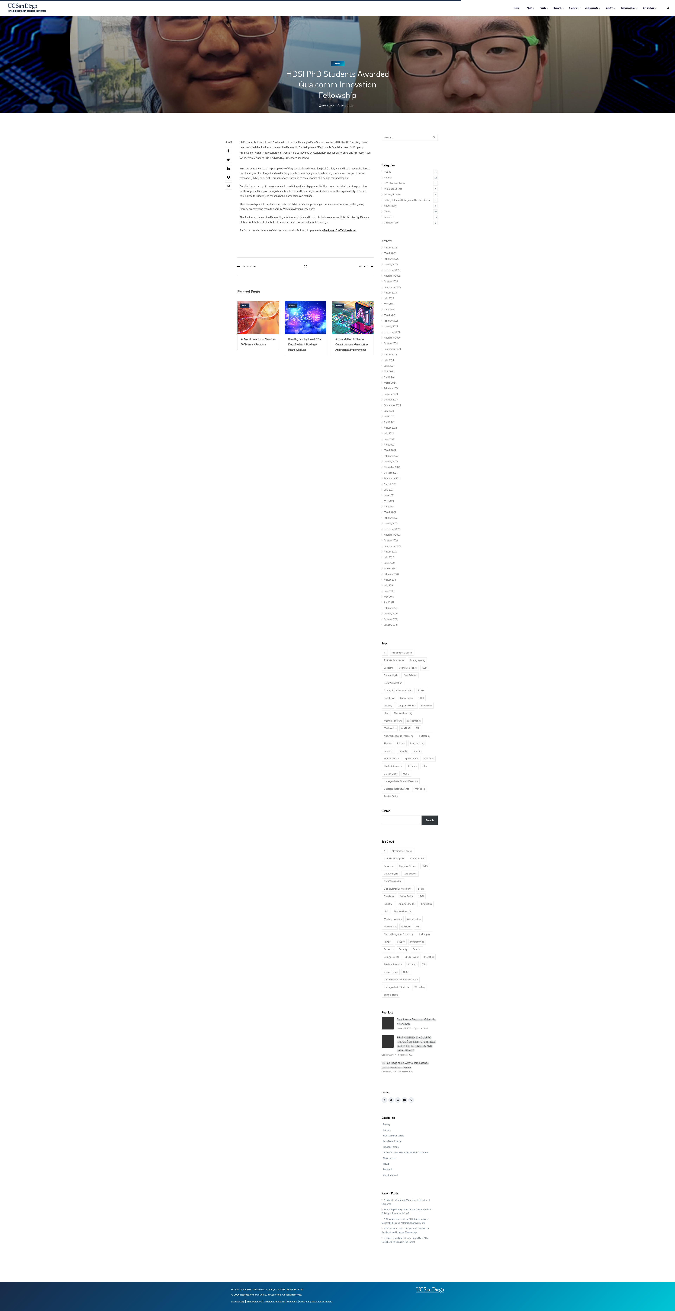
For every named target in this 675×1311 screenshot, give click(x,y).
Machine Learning (403, 713)
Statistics (429, 758)
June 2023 (389, 416)
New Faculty (390, 205)
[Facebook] (228, 150)
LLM (386, 713)
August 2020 (390, 551)
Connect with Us (628, 8)
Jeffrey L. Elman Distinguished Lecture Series (407, 199)
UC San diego (391, 773)
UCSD (406, 773)
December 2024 (392, 331)
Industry (609, 8)
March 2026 (390, 253)
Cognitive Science (408, 667)
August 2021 (390, 483)
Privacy (401, 743)
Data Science (410, 675)
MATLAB (405, 728)
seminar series (391, 758)
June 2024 (389, 365)
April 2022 (389, 444)
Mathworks (390, 728)
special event (412, 758)
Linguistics (426, 705)
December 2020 (392, 528)
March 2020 (390, 568)
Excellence (389, 697)
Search (386, 810)
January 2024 (391, 393)
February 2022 (391, 455)
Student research (393, 766)
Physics (387, 743)
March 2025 (390, 315)
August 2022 (390, 427)
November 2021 (392, 467)
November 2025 (392, 275)
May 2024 (389, 371)
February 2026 (391, 258)
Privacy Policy (254, 1301)
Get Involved (648, 8)
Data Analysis (391, 675)
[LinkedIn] (228, 168)
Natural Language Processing (398, 735)
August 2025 (390, 292)
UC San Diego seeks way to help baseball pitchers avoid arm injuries (405, 1065)
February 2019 (391, 607)
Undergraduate (591, 8)
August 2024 (390, 354)
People (543, 8)
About (529, 8)
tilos (424, 766)
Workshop (419, 788)
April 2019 (389, 602)
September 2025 (392, 286)
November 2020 (392, 534)
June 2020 (389, 562)
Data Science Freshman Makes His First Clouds (416, 1021)
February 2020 (391, 574)
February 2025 (391, 320)
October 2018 (390, 619)
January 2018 (391, 624)
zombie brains (391, 796)
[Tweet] (228, 159)
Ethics (421, 690)
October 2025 (391, 281)
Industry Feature (392, 194)
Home (516, 8)
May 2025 (389, 303)
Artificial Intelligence (394, 660)
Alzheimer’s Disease (402, 652)
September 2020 (392, 545)
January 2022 (391, 461)
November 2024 (392, 337)
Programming (417, 743)
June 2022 (389, 438)
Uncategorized (391, 222)
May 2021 (389, 500)
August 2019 (390, 579)
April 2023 (389, 422)
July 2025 (389, 298)
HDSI (421, 697)
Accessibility (237, 1301)
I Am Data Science (393, 188)
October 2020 (391, 540)
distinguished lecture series (398, 690)
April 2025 (389, 309)
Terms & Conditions (274, 1301)
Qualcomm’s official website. (339, 230)
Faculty (387, 171)
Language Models (407, 705)
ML (417, 728)
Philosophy (424, 735)
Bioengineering (417, 660)
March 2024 (390, 382)
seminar (417, 750)
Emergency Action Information (315, 1301)
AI (385, 652)
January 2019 (391, 613)
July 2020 (389, 557)
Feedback (292, 1301)
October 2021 (390, 472)
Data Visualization (393, 682)
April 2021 (389, 506)
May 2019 (389, 596)
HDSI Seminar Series (394, 183)
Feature (388, 177)
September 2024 (392, 348)
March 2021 (390, 512)
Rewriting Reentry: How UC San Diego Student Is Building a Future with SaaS (305, 344)
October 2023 (391, 399)
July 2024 (389, 360)
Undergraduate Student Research (401, 781)
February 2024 (391, 388)
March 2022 (390, 450)
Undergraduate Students (396, 788)
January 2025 (391, 326)
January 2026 (391, 264)
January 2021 (390, 523)
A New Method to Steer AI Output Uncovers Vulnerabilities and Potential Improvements (351, 344)
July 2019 (389, 585)
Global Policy (406, 697)
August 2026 (390, 247)
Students (412, 766)
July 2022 (389, 433)
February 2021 (391, 517)
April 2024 (389, 376)
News (337, 63)
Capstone (388, 667)
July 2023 (389, 410)
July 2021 (388, 489)
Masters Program (393, 720)
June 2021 (389, 495)
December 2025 (392, 269)
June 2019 (389, 590)
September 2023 (392, 405)
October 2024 (391, 343)
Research (557, 8)
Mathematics (414, 720)
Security (403, 750)
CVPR (425, 667)
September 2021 (392, 478)
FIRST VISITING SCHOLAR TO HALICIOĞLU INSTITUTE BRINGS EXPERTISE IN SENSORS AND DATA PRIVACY (416, 1044)
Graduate (573, 8)
